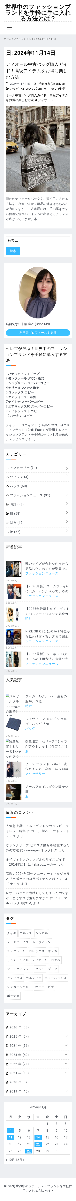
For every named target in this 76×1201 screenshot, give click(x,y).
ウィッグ (18, 477)
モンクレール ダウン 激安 (26, 378)
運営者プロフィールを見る (38, 332)
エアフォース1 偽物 (22, 397)
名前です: (12, 324)
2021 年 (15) (19, 1073)
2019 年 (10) (19, 1091)
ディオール (45, 100)
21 (38, 1144)
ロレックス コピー (21, 392)
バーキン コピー (21, 416)
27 (29, 1151)
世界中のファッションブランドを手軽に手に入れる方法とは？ (38, 12)
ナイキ (11, 933)
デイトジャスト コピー (24, 411)
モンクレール (16, 951)
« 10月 (10, 1160)
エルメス (26, 933)
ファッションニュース (29, 495)
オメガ (52, 951)
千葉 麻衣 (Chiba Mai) (52, 83)
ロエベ (55, 960)
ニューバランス (56, 978)
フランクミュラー (19, 969)
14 (38, 1137)
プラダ (52, 969)
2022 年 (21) (19, 1064)
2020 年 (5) (18, 1082)
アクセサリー (23, 468)
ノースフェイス (18, 942)
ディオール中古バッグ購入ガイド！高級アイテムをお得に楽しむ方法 (37, 71)
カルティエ (34, 978)
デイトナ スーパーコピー (25, 402)
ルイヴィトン (41, 942)
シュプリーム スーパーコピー (28, 383)
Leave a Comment (37, 88)
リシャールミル (18, 960)
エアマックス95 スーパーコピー (30, 406)
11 (10, 1137)
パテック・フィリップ (23, 374)
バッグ (14, 88)
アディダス (15, 978)
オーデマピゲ (44, 987)
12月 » (20, 1160)
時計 (16, 504)
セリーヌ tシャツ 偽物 (23, 388)
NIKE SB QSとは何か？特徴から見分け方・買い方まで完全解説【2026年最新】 (47, 636)
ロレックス (37, 951)
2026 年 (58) (19, 1027)
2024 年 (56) (19, 1046)
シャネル (41, 933)
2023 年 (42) (19, 1055)
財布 (16, 523)
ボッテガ (13, 996)
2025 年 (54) (19, 1036)
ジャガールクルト (19, 987)
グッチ (40, 969)
